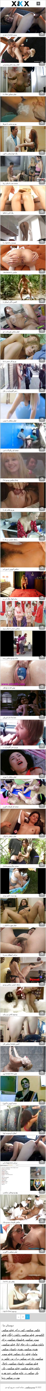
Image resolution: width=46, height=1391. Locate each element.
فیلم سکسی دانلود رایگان (20, 1335)
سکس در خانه (26, 1373)
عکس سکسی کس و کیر (27, 1330)
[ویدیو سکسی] (20, 3)
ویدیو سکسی (30, 1387)
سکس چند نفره (10, 1373)
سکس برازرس (18, 1358)
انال (17, 1344)
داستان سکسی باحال (13, 1363)
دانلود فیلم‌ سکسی (30, 1368)
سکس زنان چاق (28, 1344)
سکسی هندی (24, 1349)
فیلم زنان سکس (21, 1354)
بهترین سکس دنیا (11, 1377)
